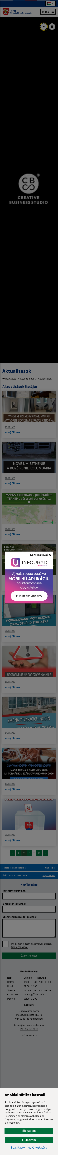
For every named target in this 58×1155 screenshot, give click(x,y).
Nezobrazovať (39, 555)
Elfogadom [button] (29, 1131)
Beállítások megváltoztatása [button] (29, 1147)
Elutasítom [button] (29, 1140)
